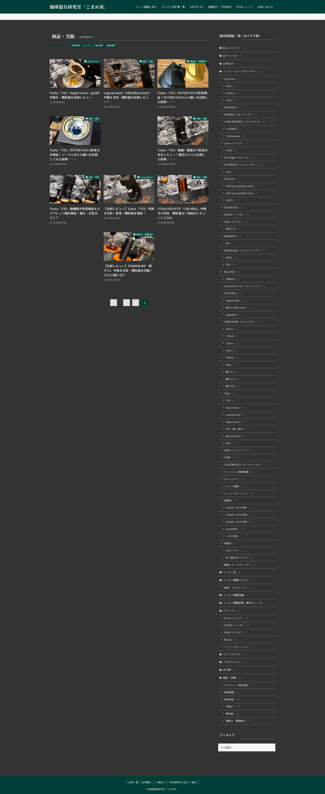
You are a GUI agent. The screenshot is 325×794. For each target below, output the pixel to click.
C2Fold (232, 336)
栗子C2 (232, 372)
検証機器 (111, 45)
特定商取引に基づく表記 (182, 782)
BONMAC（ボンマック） (240, 114)
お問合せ (161, 782)
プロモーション (234, 662)
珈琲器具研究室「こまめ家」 (79, 7)
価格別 (231, 500)
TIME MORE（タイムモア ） (243, 321)
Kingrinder (232, 236)
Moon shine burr (238, 307)
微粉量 (232, 713)
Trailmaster (235, 136)
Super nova (235, 422)
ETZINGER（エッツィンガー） (243, 164)
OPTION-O (232, 293)
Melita (230, 639)
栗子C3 (232, 379)
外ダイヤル (234, 550)
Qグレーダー (233, 55)
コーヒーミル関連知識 (238, 472)
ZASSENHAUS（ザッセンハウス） (245, 464)
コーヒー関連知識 (236, 595)
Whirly (232, 357)
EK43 (231, 257)
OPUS (232, 200)
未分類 (229, 670)
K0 (230, 243)
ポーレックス (234, 479)
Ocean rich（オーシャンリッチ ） (245, 286)
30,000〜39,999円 (238, 522)
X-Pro (231, 100)
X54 (230, 264)
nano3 (232, 350)
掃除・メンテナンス (237, 587)
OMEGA (232, 279)
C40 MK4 (233, 128)
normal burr (235, 414)
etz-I (231, 171)
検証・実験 (232, 677)
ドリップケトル (234, 654)
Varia (230, 393)
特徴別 (230, 543)
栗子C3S (233, 386)
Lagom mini (235, 300)
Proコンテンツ (234, 48)
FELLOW (231, 179)
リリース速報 (233, 486)
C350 (231, 150)
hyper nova (235, 407)
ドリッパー (232, 610)
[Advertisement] (129, 141)
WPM (229, 457)
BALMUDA (232, 107)
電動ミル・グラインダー (240, 564)
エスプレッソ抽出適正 (93, 45)
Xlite (231, 364)
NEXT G (233, 229)
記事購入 (147, 782)
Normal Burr (236, 436)
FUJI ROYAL (233, 207)
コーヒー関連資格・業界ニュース (245, 603)
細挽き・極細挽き (238, 720)
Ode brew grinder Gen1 (242, 186)
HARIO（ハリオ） (236, 214)
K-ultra (232, 93)
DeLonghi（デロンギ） (239, 157)
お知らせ (230, 63)
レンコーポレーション (238, 493)
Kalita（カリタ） (236, 632)
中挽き (232, 706)
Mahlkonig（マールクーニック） (245, 250)
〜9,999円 (234, 536)
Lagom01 (233, 314)
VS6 (230, 443)
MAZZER (231, 272)
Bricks (232, 329)
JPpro (231, 86)
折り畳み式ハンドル (239, 557)
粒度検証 (75, 45)
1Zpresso (232, 79)
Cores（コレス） (236, 143)
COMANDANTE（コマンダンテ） (245, 121)
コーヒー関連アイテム (238, 580)
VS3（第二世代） (238, 429)
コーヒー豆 (232, 572)
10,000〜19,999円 (238, 507)
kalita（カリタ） (236, 221)
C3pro (232, 343)
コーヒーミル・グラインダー (243, 71)
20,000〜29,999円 (239, 515)
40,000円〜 (235, 529)
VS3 (230, 400)
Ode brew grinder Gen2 (242, 193)
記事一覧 (133, 782)
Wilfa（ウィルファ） (238, 450)
